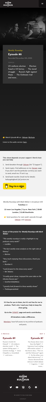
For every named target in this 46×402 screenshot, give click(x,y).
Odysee (25, 137)
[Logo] (8, 4)
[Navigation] (42, 3)
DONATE (15, 312)
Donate (34, 168)
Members (7, 322)
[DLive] (23, 389)
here (25, 142)
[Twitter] (10, 389)
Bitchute (31, 137)
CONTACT (23, 399)
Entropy (28, 220)
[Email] (36, 389)
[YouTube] (17, 389)
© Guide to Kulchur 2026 (23, 395)
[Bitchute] (29, 389)
